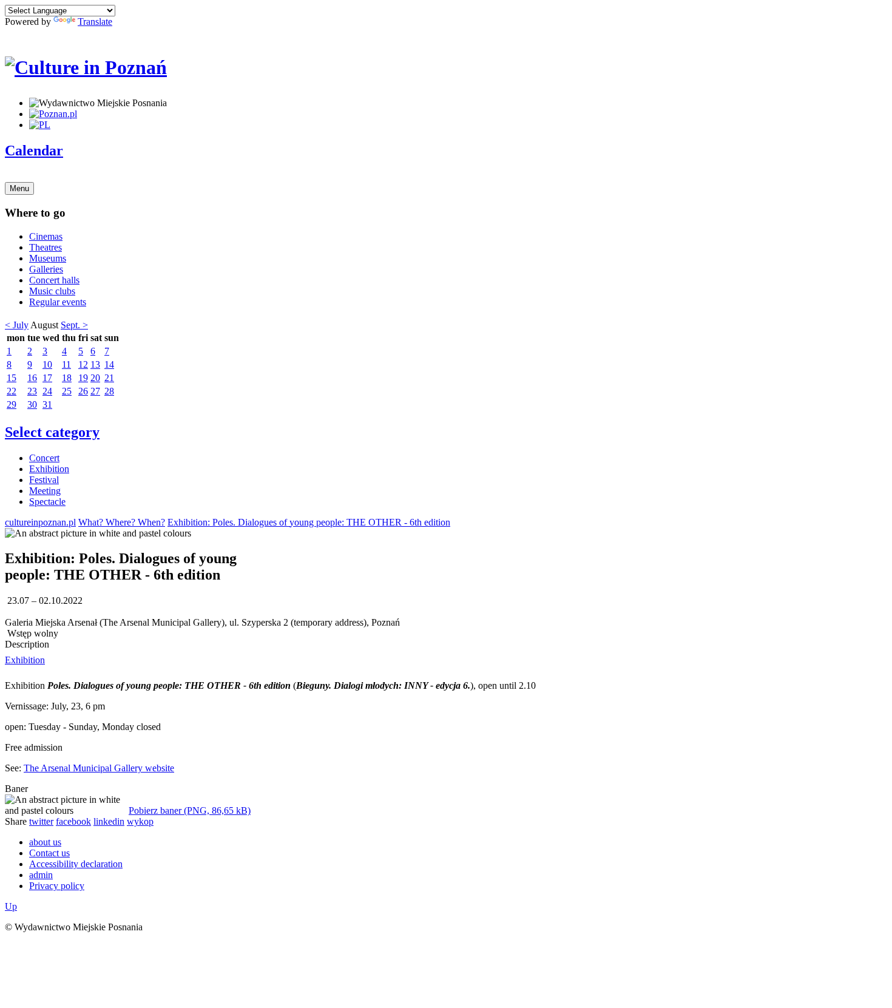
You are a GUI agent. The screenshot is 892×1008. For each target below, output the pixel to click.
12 (83, 364)
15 (11, 378)
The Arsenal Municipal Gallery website (99, 768)
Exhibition (49, 469)
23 (32, 391)
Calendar (34, 150)
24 (47, 391)
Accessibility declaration (76, 864)
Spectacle (47, 501)
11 (66, 364)
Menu (19, 188)
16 (32, 378)
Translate (95, 21)
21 (109, 378)
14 (109, 364)
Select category (52, 432)
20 (95, 378)
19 (83, 378)
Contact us (49, 853)
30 (32, 404)
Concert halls (54, 280)
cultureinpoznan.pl (40, 522)
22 (11, 391)
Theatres (45, 247)
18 (67, 378)
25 (67, 391)
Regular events (57, 302)
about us (45, 842)
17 (47, 378)
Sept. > (74, 325)
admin (41, 875)
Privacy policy (56, 886)
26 (83, 391)
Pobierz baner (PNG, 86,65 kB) (190, 810)
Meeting (45, 490)
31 (47, 404)
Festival (44, 480)
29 (11, 404)
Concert (44, 458)
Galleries (46, 269)
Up (11, 906)
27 (95, 391)
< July (17, 325)
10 (47, 364)
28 (109, 391)
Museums (47, 258)
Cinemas (46, 236)
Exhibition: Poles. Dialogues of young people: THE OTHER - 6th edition (308, 522)
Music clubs (52, 291)
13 (95, 364)
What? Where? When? (121, 522)
